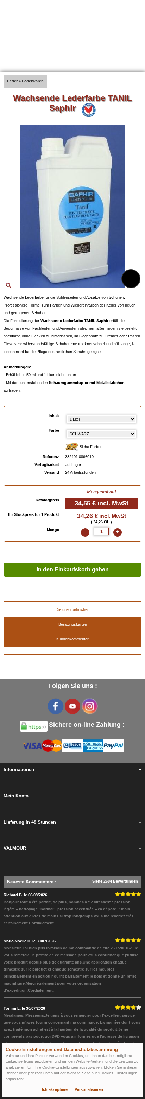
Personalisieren (89, 1089)
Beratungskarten (72, 624)
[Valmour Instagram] (89, 706)
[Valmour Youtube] (72, 706)
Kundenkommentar (72, 639)
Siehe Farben (90, 446)
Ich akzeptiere (55, 1089)
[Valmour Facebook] (55, 706)
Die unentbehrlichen (72, 609)
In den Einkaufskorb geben (73, 570)
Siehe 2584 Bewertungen (115, 881)
